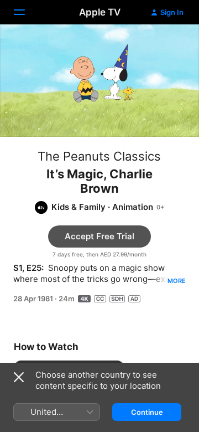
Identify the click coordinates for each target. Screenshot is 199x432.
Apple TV (100, 12)
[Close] (19, 377)
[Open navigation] (26, 12)
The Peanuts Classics (99, 156)
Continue (147, 412)
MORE (176, 281)
